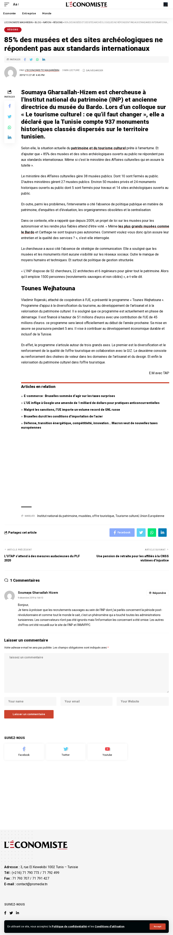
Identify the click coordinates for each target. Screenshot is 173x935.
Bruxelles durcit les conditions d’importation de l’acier (63, 416)
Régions (12, 29)
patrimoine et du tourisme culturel (98, 148)
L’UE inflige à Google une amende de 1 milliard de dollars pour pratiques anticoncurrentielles (91, 403)
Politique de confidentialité (69, 926)
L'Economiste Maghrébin (42, 70)
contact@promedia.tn (31, 884)
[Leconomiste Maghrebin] (86, 4)
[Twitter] (66, 752)
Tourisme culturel (127, 516)
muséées (84, 516)
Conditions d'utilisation (109, 926)
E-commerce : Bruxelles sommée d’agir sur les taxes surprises (69, 396)
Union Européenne (152, 516)
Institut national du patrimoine (57, 516)
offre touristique (103, 516)
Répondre (159, 593)
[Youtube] (107, 752)
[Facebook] (24, 752)
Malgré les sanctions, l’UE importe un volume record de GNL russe (72, 409)
